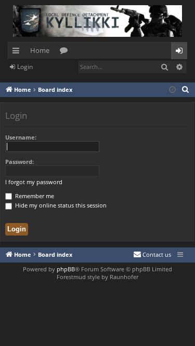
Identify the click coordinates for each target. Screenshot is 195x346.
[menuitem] (185, 89)
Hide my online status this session (60, 205)
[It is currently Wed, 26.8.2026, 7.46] (172, 90)
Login (25, 66)
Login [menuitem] (181, 52)
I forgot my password (33, 182)
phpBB (66, 269)
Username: (20, 137)
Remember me (34, 196)
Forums (66, 52)
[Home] (97, 21)
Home (39, 50)
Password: (19, 161)
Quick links (18, 52)
